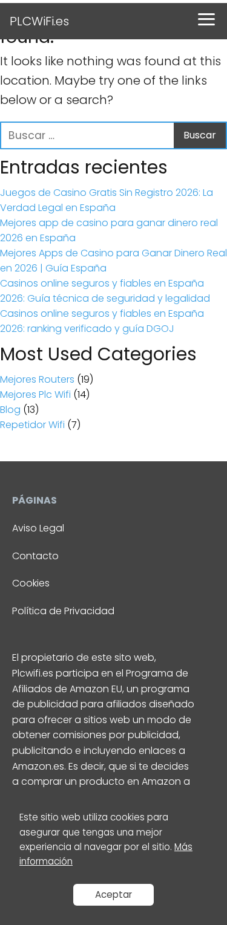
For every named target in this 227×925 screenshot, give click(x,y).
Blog (10, 410)
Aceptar (113, 894)
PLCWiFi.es (39, 21)
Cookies (31, 583)
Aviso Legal (38, 528)
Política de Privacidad (63, 611)
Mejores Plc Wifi (35, 394)
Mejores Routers (37, 379)
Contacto (35, 556)
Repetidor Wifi (32, 425)
